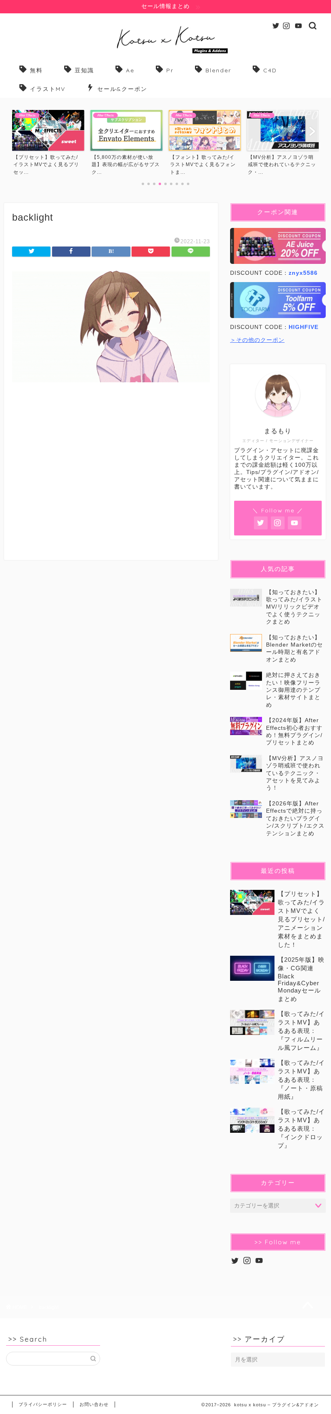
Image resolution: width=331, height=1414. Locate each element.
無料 (36, 70)
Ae (130, 70)
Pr (170, 70)
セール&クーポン (122, 89)
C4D (270, 70)
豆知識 (84, 70)
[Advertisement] (111, 479)
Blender (218, 70)
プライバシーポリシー (43, 1404)
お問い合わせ (94, 1404)
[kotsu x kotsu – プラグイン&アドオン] (165, 53)
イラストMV (47, 89)
